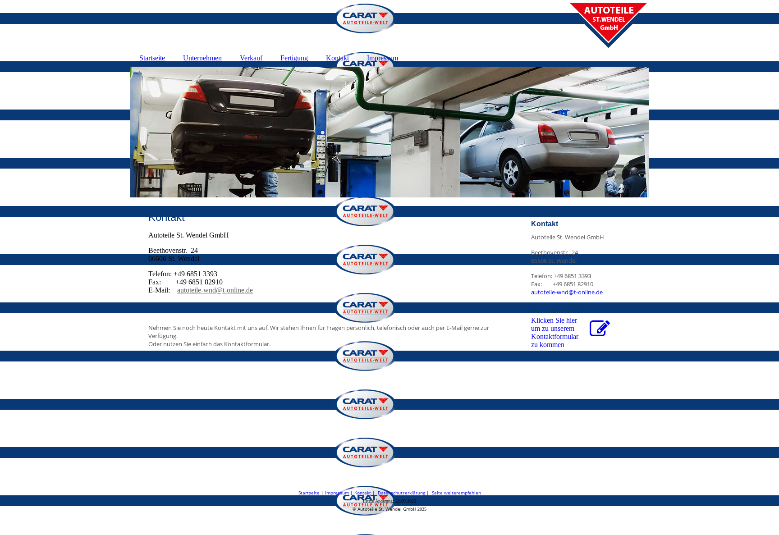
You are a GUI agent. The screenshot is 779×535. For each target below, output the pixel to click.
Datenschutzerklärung (401, 492)
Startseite (152, 58)
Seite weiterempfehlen (456, 492)
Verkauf (251, 58)
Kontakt (337, 58)
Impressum (382, 58)
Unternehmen (202, 58)
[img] (389, 25)
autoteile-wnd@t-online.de (215, 290)
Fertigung (294, 58)
